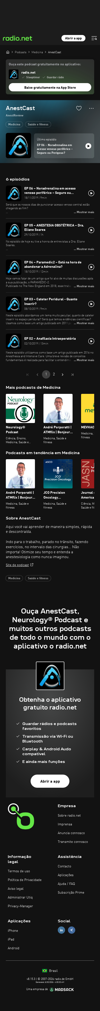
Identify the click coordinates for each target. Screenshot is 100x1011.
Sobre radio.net (69, 815)
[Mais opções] (91, 108)
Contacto (64, 866)
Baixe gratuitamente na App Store (50, 87)
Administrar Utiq (20, 897)
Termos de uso (19, 871)
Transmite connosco (73, 842)
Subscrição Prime (71, 892)
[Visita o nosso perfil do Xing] (72, 930)
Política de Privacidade (25, 880)
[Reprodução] (88, 146)
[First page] (28, 375)
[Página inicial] (8, 52)
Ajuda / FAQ (66, 884)
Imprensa (65, 824)
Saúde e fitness (38, 124)
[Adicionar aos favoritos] (79, 108)
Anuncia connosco (71, 833)
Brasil (53, 971)
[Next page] (63, 375)
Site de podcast (17, 565)
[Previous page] (37, 375)
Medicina (14, 124)
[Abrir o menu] (94, 38)
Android (13, 948)
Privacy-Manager (20, 906)
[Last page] (72, 375)
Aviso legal (16, 888)
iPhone (13, 931)
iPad (11, 939)
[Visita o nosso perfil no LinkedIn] (61, 930)
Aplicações (66, 875)
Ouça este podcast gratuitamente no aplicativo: (45, 64)
